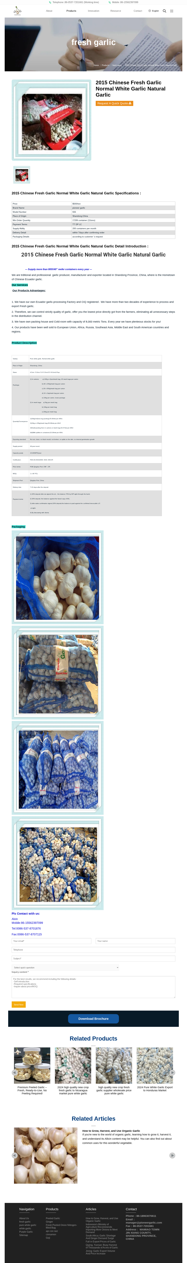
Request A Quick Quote (112, 103)
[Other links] (171, 10)
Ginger (49, 1221)
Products (71, 10)
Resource (115, 10)
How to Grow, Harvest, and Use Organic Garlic (111, 1130)
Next (172, 1073)
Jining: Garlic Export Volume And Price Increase (100, 1252)
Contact (138, 10)
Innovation (93, 10)
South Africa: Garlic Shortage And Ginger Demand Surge (101, 1236)
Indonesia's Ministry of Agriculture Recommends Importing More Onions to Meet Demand (101, 1228)
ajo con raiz (52, 1231)
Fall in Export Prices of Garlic (101, 1241)
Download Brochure (93, 1019)
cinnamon (51, 1234)
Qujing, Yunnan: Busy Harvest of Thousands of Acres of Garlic (102, 1246)
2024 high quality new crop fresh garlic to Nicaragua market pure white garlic (73, 1090)
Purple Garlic (26, 1232)
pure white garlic (27, 1225)
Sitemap (23, 1235)
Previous (15, 1073)
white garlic (25, 1228)
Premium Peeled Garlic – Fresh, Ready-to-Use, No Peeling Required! (32, 1090)
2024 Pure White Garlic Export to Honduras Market (155, 1089)
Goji (48, 1238)
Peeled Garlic (53, 1218)
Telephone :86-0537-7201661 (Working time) (75, 2)
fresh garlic (25, 1221)
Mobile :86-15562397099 (124, 2)
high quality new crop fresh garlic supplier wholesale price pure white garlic (113, 1090)
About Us (24, 1218)
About (49, 10)
